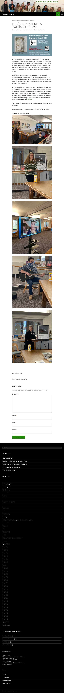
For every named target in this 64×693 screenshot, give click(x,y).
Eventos (23, 20)
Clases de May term (7, 484)
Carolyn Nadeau (28, 30)
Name (14, 415)
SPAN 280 (5, 574)
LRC (3, 529)
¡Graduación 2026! (7, 458)
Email (14, 422)
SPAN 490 (5, 619)
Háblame (4, 511)
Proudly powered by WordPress (9, 691)
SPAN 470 (5, 616)
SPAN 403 (5, 610)
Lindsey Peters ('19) (7, 642)
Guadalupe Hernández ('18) (9, 639)
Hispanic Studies (8, 14)
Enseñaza (4, 496)
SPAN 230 (5, 562)
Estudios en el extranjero (8, 502)
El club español (6, 487)
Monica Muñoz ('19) (7, 645)
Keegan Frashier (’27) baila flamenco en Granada (14, 464)
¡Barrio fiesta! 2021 (17, 372)
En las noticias (16, 20)
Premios (4, 541)
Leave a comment (39, 30)
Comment (15, 394)
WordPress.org (6, 683)
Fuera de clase (30, 20)
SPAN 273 (5, 571)
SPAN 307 (5, 583)
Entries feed (5, 677)
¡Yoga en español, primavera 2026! (11, 467)
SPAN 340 (5, 601)
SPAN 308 (5, 586)
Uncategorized (6, 625)
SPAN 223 (5, 559)
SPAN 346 (5, 607)
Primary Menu (62, 14)
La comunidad (6, 523)
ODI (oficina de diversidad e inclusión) (12, 538)
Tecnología (5, 622)
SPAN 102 (5, 550)
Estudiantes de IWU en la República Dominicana (14, 461)
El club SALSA (6, 490)
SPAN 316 (5, 592)
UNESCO (29, 99)
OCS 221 (4, 535)
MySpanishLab (6, 532)
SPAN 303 (5, 580)
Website (14, 429)
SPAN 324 (5, 598)
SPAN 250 (5, 568)
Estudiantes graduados (8, 499)
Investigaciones (6, 517)
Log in (4, 674)
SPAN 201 (5, 553)
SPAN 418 (5, 613)
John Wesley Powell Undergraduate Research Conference (17, 520)
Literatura (5, 526)
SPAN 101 (5, 547)
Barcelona (5, 481)
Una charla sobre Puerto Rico (19, 378)
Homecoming (6, 514)
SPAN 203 (5, 556)
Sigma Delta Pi (6, 544)
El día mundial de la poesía (9, 470)
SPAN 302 (5, 577)
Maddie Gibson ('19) (7, 636)
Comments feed (6, 680)
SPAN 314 (5, 589)
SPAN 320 (5, 595)
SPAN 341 (5, 604)
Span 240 (4, 565)
